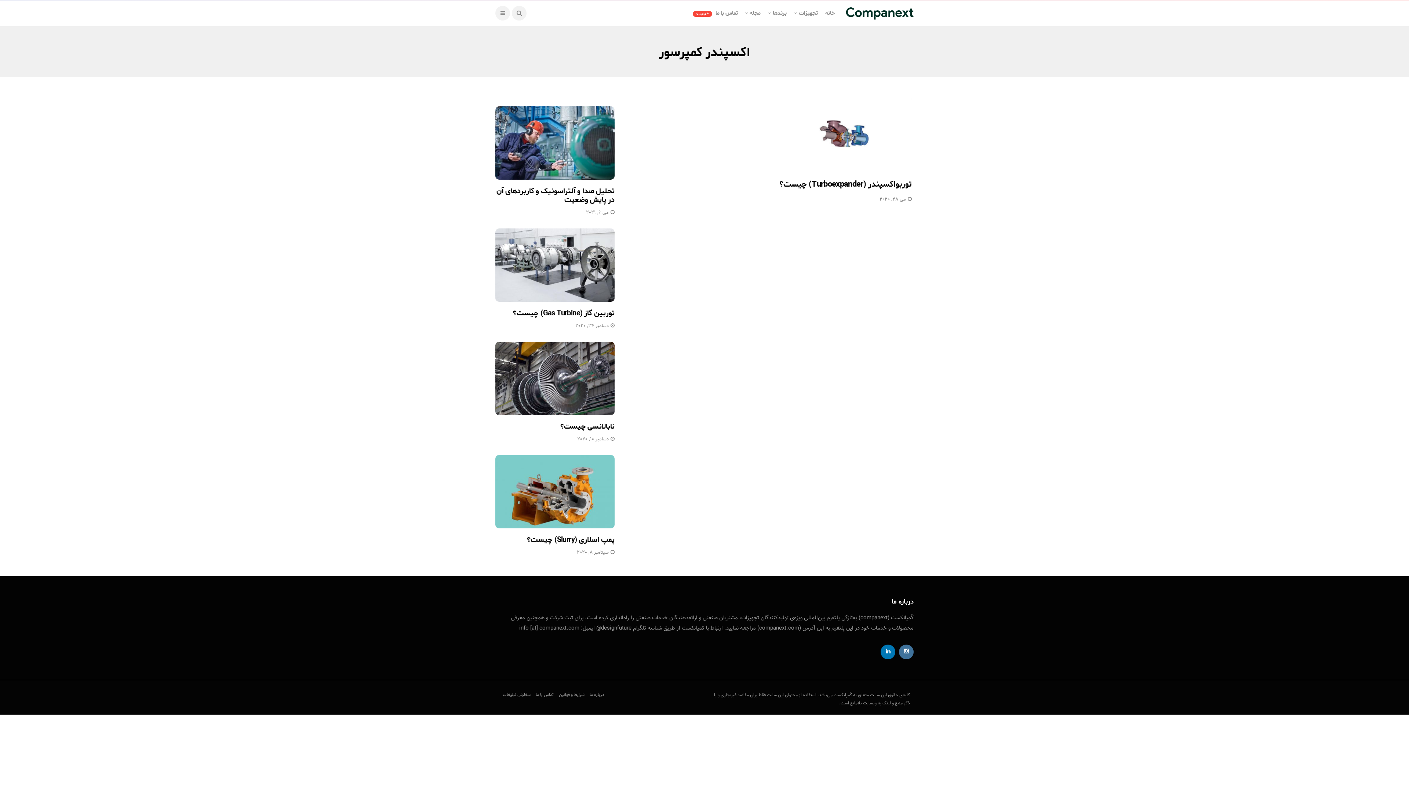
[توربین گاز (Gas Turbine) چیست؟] (555, 265)
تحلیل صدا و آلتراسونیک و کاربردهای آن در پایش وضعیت (555, 195)
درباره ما (597, 695)
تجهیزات (808, 13)
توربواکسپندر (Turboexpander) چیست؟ (845, 184)
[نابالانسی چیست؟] (555, 378)
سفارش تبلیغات (517, 695)
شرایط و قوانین (572, 695)
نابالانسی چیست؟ (587, 427)
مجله (755, 13)
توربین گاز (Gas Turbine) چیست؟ (564, 313)
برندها (780, 13)
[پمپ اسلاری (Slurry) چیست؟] (555, 491)
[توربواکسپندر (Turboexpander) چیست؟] (845, 133)
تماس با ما (717, 13)
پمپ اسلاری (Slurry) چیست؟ (571, 540)
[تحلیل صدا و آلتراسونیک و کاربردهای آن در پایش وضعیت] (555, 143)
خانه (830, 13)
